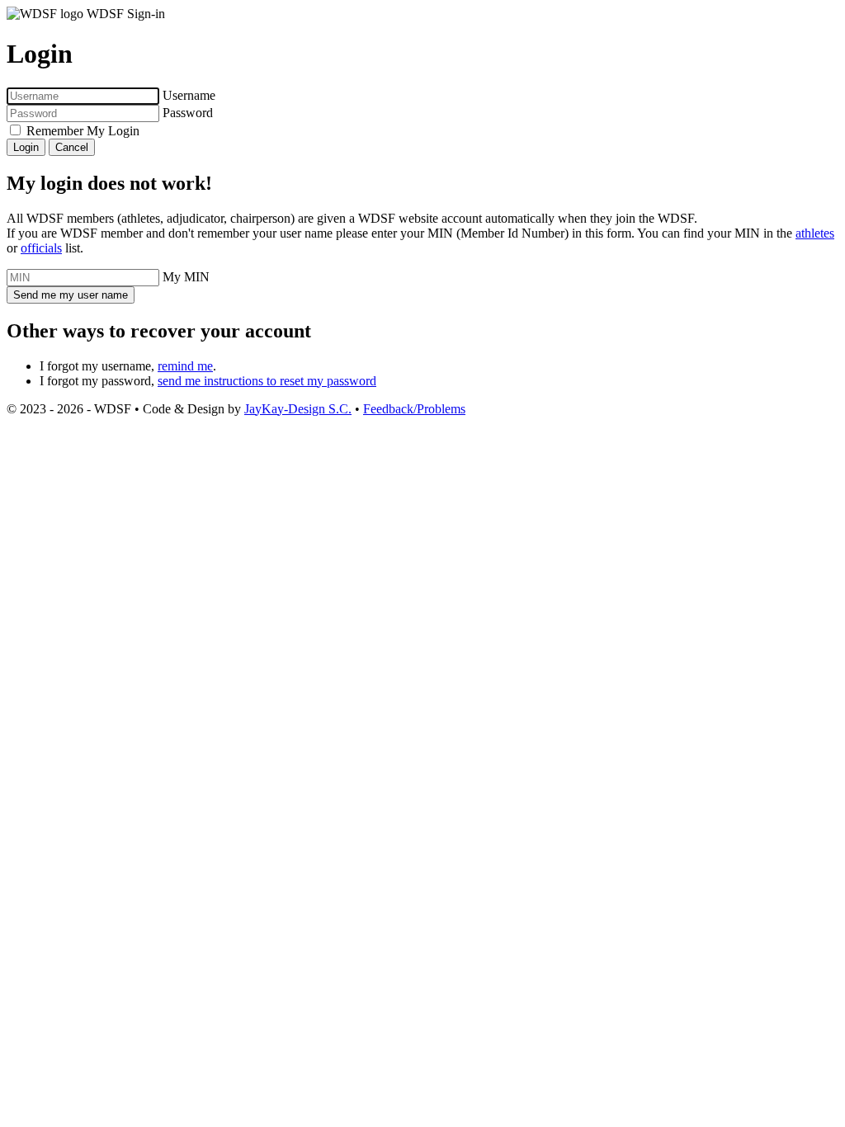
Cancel (71, 147)
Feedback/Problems (414, 409)
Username (189, 95)
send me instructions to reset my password (267, 381)
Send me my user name (70, 295)
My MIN (186, 277)
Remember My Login (82, 131)
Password (188, 113)
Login (26, 147)
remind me (185, 366)
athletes (814, 233)
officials (41, 248)
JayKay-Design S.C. (298, 409)
